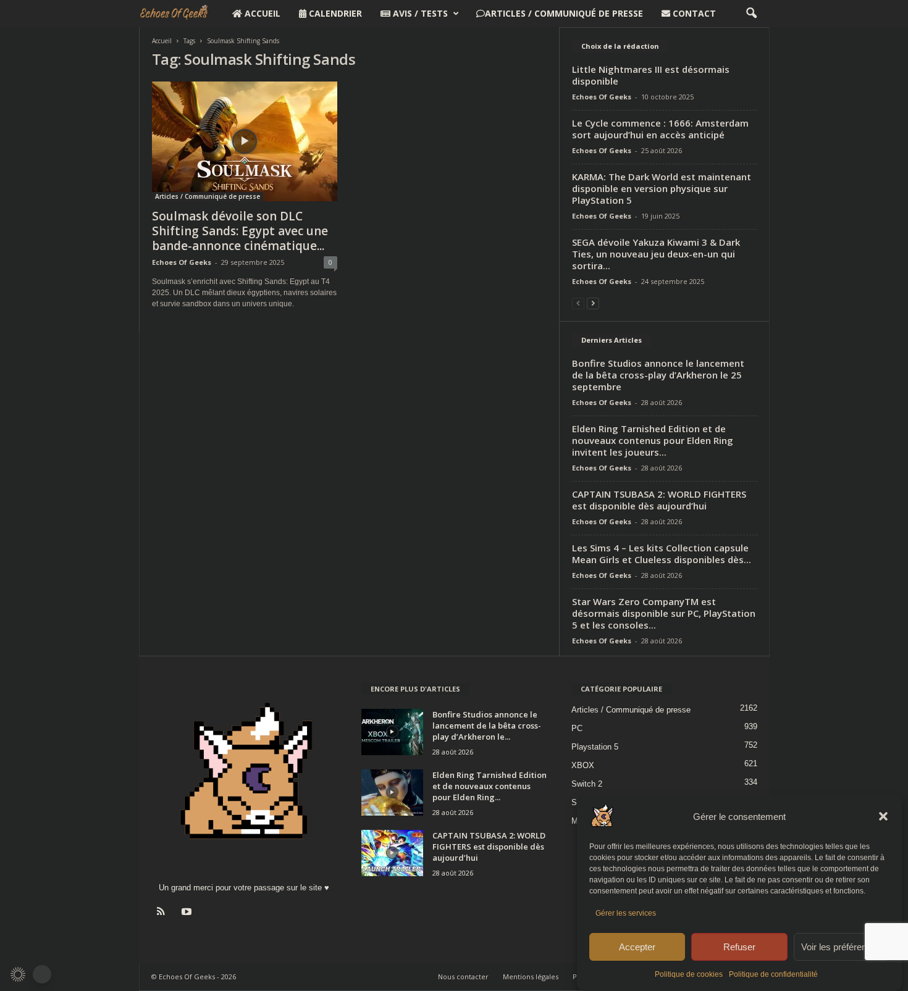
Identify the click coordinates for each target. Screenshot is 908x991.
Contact (693, 13)
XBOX (582, 765)
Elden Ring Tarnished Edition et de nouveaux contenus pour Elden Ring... (489, 786)
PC (576, 728)
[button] (883, 816)
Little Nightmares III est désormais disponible (650, 75)
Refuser (739, 947)
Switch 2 (586, 783)
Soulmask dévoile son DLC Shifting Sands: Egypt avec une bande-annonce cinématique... (240, 231)
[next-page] (593, 302)
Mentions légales (530, 976)
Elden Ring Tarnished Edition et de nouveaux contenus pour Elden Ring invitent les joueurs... (652, 440)
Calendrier (334, 13)
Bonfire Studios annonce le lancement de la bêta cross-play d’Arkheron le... (486, 725)
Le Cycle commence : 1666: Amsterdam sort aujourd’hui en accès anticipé (660, 129)
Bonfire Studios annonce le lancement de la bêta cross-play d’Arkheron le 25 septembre (658, 375)
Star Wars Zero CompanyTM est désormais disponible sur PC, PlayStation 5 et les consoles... (663, 613)
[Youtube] (188, 913)
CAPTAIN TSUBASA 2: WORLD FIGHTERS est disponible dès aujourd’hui (659, 500)
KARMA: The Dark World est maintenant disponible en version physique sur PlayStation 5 (661, 188)
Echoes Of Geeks (181, 262)
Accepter (637, 947)
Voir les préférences (841, 947)
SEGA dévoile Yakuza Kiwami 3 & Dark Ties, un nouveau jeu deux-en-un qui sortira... (656, 254)
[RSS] (164, 913)
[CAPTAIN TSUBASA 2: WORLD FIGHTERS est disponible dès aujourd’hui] (392, 853)
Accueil (261, 13)
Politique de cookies (689, 974)
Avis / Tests (419, 13)
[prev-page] (578, 302)
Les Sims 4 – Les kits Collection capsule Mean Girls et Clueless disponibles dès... (661, 553)
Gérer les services (625, 913)
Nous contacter (463, 976)
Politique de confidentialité (773, 974)
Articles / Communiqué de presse (564, 13)
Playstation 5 (594, 746)
